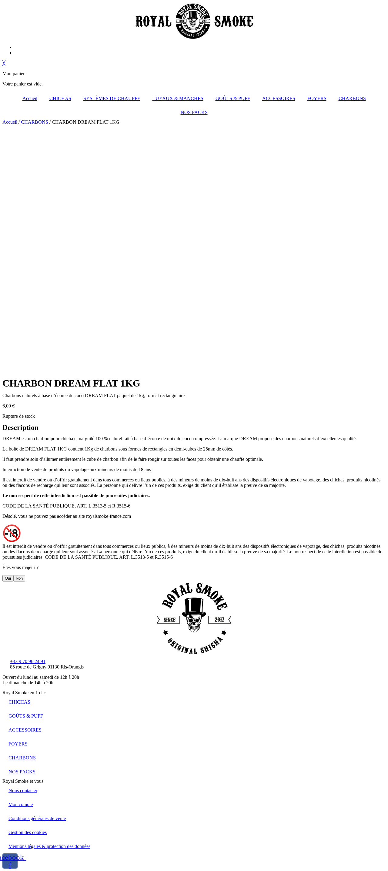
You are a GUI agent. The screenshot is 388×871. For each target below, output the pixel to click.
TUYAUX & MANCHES (177, 98)
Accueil (29, 98)
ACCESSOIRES (278, 98)
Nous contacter (22, 790)
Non (19, 578)
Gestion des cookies (27, 832)
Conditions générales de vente (37, 818)
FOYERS (316, 98)
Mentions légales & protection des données (49, 846)
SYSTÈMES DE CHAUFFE (111, 98)
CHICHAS (60, 98)
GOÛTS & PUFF (233, 98)
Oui (8, 578)
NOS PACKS (194, 112)
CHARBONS (352, 98)
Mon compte (20, 804)
